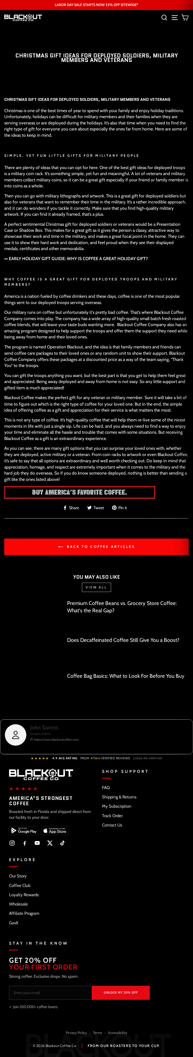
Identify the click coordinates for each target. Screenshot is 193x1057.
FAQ (106, 787)
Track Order (112, 815)
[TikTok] (62, 843)
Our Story (18, 875)
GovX (13, 922)
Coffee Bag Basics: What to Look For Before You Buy (125, 676)
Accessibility (117, 1032)
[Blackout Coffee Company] (79, 492)
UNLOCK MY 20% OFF (121, 992)
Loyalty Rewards (24, 894)
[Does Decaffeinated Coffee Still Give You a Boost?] (33, 652)
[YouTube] (37, 843)
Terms (97, 1032)
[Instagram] (12, 843)
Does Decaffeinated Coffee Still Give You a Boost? (123, 640)
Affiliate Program (24, 913)
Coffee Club (19, 885)
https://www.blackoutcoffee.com (56, 739)
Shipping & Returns (119, 796)
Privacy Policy (76, 1032)
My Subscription (116, 806)
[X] (50, 843)
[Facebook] (25, 843)
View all (96, 587)
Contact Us (112, 824)
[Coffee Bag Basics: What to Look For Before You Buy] (33, 688)
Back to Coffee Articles (100, 546)
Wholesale (18, 904)
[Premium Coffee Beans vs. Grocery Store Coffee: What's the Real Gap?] (33, 615)
